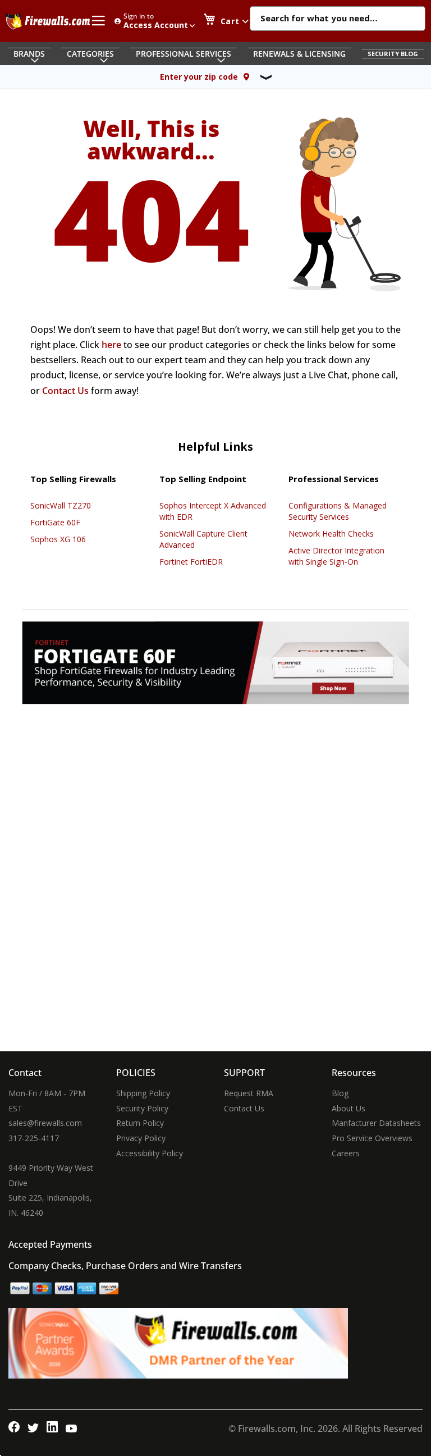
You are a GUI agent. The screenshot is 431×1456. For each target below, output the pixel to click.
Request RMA (248, 1093)
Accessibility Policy (149, 1153)
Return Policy (140, 1123)
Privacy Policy (141, 1138)
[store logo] (48, 21)
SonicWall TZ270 (60, 505)
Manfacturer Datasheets (376, 1123)
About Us (348, 1108)
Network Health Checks (331, 533)
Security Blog (393, 53)
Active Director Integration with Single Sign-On (336, 556)
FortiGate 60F (55, 522)
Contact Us (65, 390)
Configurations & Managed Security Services (337, 511)
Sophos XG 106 (58, 539)
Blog (340, 1093)
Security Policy (142, 1108)
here (111, 344)
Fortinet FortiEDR (191, 561)
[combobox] (337, 19)
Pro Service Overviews (372, 1138)
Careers (346, 1153)
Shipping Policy (143, 1093)
